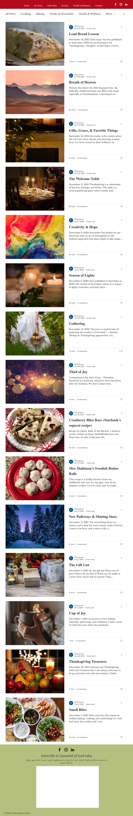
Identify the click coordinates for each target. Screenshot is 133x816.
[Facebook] (115, 4)
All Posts (10, 13)
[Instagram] (121, 4)
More (109, 13)
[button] (124, 14)
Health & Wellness (90, 13)
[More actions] (122, 27)
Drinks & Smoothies (61, 13)
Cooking (26, 13)
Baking (40, 13)
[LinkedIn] (126, 4)
